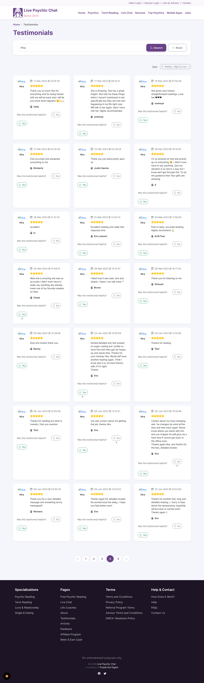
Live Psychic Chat (106, 664)
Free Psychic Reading (73, 596)
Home (16, 24)
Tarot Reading (23, 602)
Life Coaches (68, 607)
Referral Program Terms (120, 607)
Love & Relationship (27, 607)
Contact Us (158, 612)
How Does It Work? (163, 596)
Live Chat (66, 602)
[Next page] (126, 558)
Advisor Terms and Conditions (124, 612)
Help (154, 602)
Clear (154, 66)
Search (157, 47)
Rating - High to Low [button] (175, 66)
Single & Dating (24, 612)
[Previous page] (77, 558)
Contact (186, 3)
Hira (21, 86)
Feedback (66, 629)
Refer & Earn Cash (71, 639)
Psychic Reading (25, 596)
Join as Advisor (171, 3)
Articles (65, 623)
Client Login (135, 3)
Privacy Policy (114, 602)
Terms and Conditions (119, 596)
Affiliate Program (70, 634)
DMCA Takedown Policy (120, 618)
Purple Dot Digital (109, 667)
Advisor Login (151, 3)
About (64, 612)
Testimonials (67, 618)
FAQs (154, 607)
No (57, 114)
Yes (23, 123)
